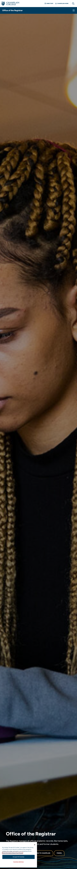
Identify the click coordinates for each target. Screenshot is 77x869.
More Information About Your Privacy (12, 853)
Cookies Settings (18, 861)
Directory (49, 3)
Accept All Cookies (18, 857)
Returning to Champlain (40, 853)
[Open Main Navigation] (73, 10)
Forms (59, 853)
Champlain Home (62, 3)
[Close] (35, 845)
